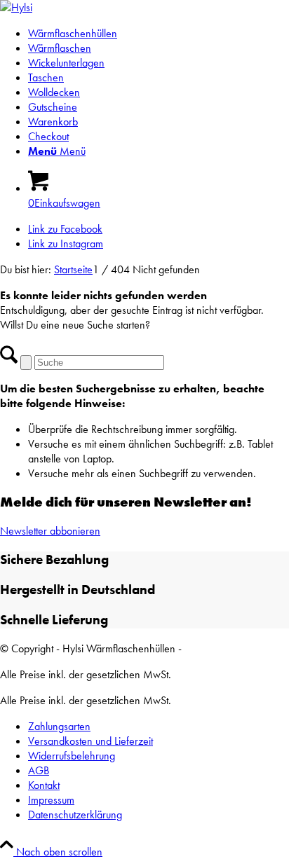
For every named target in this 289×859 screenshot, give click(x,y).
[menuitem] (158, 33)
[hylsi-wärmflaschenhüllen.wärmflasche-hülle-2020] (16, 7)
